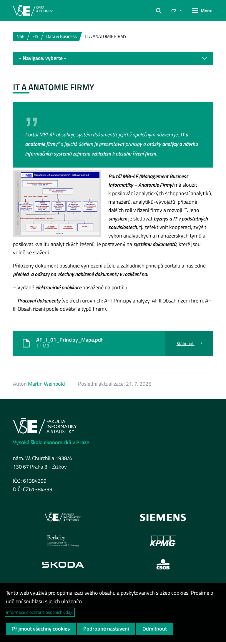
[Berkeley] (63, 541)
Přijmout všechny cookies (41, 629)
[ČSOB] (163, 564)
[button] (158, 10)
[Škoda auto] (63, 564)
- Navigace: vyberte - (42, 58)
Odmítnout (154, 629)
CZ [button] (174, 10)
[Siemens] (163, 517)
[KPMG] (163, 541)
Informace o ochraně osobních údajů (40, 612)
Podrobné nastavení (106, 629)
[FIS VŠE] (63, 517)
